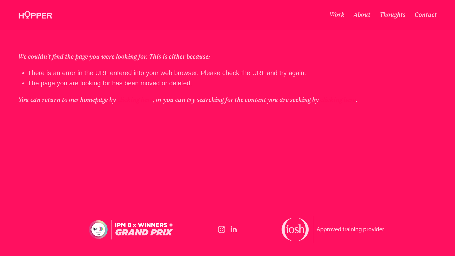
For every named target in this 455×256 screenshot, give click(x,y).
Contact (425, 14)
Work (337, 14)
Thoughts (392, 14)
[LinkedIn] (233, 229)
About (362, 14)
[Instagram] (221, 229)
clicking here (135, 100)
